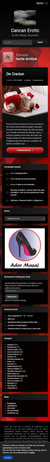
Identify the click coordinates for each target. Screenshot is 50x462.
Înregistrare (11, 403)
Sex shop (10, 386)
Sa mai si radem (13, 381)
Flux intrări (11, 408)
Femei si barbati (13, 369)
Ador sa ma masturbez (26, 184)
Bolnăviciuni (11, 347)
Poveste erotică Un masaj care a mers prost (24, 329)
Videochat (11, 388)
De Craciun (15, 74)
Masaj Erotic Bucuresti (15, 376)
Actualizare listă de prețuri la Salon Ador (22, 322)
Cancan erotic (12, 350)
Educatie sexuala (13, 359)
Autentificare (12, 406)
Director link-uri (12, 354)
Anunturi (10, 345)
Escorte (10, 364)
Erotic (9, 362)
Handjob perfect (21, 173)
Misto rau (11, 319)
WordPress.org (12, 413)
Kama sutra (11, 374)
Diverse (10, 357)
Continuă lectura (28, 150)
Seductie (10, 383)
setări (32, 452)
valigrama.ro (38, 200)
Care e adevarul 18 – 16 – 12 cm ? (20, 316)
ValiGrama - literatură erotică (21, 200)
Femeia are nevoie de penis (25, 179)
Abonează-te (12, 297)
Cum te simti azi (13, 352)
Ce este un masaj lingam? (17, 325)
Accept (7, 458)
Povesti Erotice (38, 80)
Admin (28, 80)
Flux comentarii (13, 411)
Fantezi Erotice (12, 366)
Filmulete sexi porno (14, 371)
